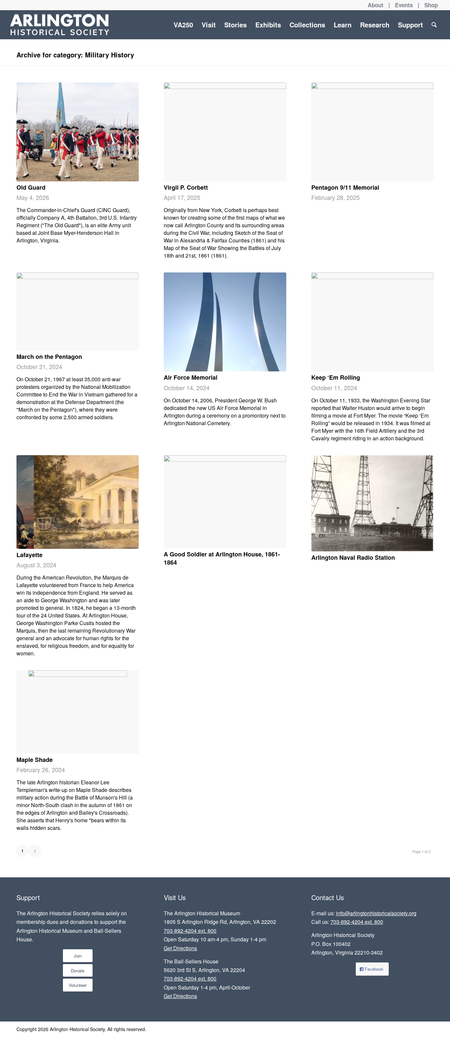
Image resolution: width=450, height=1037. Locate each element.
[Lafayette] (77, 502)
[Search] (434, 24)
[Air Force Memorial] (225, 321)
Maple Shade (34, 759)
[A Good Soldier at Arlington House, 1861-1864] (225, 501)
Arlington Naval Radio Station (353, 557)
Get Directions (180, 948)
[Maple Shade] (77, 712)
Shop (431, 5)
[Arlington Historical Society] (59, 24)
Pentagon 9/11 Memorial (345, 187)
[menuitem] (183, 24)
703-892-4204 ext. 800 (190, 930)
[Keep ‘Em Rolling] (372, 321)
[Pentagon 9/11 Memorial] (372, 131)
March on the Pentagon (49, 356)
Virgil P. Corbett (186, 187)
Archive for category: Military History (75, 54)
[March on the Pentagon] (77, 311)
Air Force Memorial (190, 377)
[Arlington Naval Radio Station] (372, 503)
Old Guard (30, 187)
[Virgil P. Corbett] (225, 131)
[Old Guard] (77, 131)
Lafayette (29, 554)
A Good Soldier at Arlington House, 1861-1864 (222, 558)
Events (404, 5)
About (375, 5)
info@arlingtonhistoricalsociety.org (376, 913)
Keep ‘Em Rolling (335, 377)
